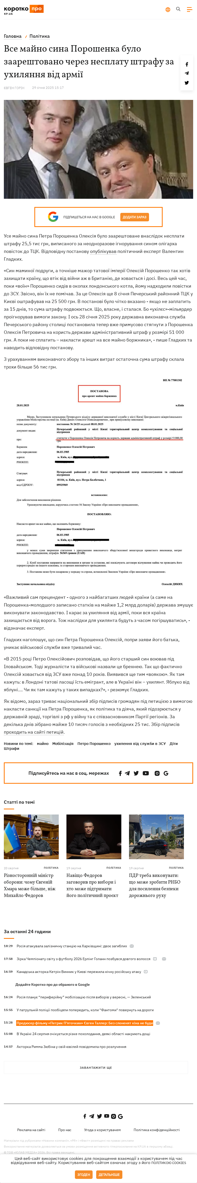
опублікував (103, 251)
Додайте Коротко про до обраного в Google (52, 984)
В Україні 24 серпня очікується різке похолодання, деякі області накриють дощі (83, 1033)
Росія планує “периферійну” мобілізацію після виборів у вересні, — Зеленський (84, 997)
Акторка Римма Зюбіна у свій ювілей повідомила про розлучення (71, 1046)
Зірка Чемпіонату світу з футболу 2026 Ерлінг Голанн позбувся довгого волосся (83, 959)
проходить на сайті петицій (34, 732)
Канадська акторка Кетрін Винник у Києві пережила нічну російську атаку (79, 971)
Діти (174, 743)
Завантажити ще (96, 1068)
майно (42, 743)
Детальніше (109, 1174)
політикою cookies (168, 1163)
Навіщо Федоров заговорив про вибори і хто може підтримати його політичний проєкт (92, 886)
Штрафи (11, 748)
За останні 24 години (27, 931)
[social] (120, 773)
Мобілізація (63, 743)
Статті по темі (19, 802)
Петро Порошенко (94, 743)
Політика (51, 867)
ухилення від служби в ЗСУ (140, 743)
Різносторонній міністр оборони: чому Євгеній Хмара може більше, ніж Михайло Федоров (29, 886)
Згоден (83, 1174)
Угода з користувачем (102, 1130)
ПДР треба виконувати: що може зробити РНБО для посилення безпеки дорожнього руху (154, 886)
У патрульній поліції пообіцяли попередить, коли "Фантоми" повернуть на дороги (85, 1010)
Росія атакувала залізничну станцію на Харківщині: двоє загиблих (72, 946)
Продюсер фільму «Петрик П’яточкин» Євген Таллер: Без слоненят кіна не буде (85, 1023)
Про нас (64, 1130)
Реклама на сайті (31, 1130)
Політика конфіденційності (157, 1130)
